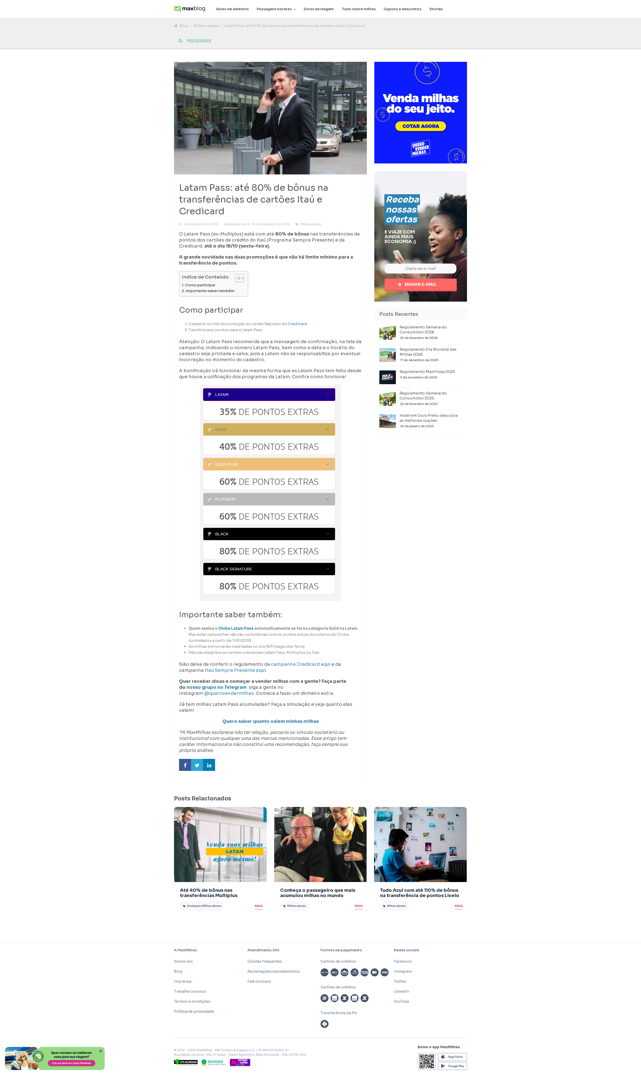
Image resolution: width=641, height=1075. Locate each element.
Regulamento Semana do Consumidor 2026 (423, 329)
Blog (184, 25)
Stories (436, 9)
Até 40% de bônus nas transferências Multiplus (208, 893)
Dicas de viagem (319, 9)
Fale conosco (259, 981)
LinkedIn (401, 991)
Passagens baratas (274, 9)
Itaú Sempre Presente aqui (235, 670)
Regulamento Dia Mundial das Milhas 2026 (428, 352)
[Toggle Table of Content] (237, 278)
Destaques (194, 906)
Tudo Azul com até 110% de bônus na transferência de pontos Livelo (419, 893)
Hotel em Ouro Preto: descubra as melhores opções (429, 418)
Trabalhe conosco (190, 991)
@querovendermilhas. (229, 693)
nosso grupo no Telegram (217, 687)
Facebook (403, 961)
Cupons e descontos (402, 9)
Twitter (400, 981)
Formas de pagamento (341, 950)
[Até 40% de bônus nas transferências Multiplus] (220, 844)
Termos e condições (192, 1001)
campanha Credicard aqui (300, 664)
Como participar (200, 285)
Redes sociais (406, 950)
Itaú (268, 323)
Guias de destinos (232, 9)
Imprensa (182, 981)
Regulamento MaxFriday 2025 (427, 371)
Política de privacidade (194, 1011)
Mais (259, 906)
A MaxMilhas (185, 950)
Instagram (403, 971)
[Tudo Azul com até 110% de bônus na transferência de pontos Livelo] (420, 844)
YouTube (401, 1001)
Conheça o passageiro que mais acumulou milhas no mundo (317, 893)
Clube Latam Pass (235, 628)
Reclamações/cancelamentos (273, 971)
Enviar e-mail (421, 284)
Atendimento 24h (263, 950)
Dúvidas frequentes (264, 961)
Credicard (297, 323)
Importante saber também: (210, 291)
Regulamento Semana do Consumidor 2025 (423, 395)
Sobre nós (183, 961)
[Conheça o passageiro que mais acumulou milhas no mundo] (320, 844)
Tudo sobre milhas (359, 9)
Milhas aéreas (206, 25)
